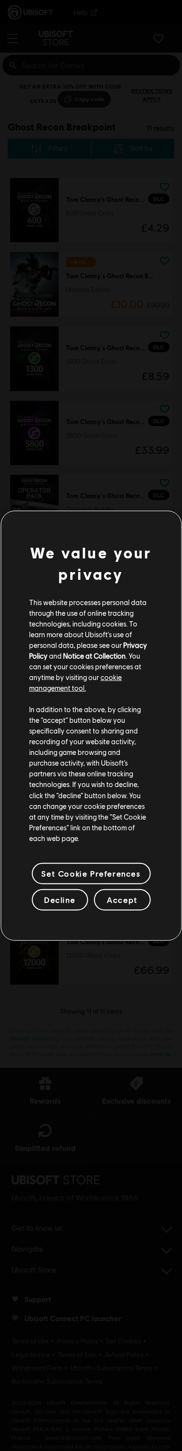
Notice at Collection (94, 655)
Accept (122, 899)
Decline (59, 899)
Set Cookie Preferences (90, 873)
